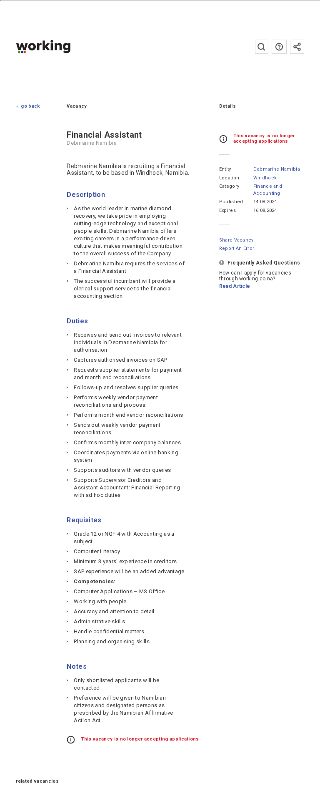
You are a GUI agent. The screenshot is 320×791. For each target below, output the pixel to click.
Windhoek (265, 178)
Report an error (237, 248)
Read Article (234, 286)
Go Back (30, 106)
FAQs (279, 47)
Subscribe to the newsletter (297, 47)
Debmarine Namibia (276, 169)
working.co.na (60, 46)
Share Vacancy (236, 240)
